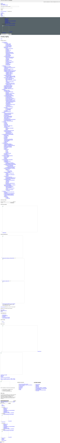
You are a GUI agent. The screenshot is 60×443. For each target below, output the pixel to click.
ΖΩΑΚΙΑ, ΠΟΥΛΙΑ (9, 60)
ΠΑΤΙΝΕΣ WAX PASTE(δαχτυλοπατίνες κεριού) (10, 104)
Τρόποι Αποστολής (21, 385)
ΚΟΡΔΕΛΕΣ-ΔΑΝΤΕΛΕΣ (8, 146)
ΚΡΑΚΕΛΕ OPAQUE (9, 108)
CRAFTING (4, 121)
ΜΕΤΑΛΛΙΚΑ (6, 135)
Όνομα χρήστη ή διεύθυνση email (6, 6)
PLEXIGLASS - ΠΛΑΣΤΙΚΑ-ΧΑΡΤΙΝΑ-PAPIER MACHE (8, 139)
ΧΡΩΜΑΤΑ (6, 21)
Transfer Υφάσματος (9, 46)
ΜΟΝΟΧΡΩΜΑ (8, 54)
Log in (2, 9)
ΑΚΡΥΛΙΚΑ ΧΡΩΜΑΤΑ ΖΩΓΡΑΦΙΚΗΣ (10, 164)
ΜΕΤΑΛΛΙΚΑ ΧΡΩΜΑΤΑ (8, 77)
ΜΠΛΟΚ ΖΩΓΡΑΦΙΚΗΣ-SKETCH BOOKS (9, 187)
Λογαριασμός (21, 386)
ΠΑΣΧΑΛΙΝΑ (8, 51)
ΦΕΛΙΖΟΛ (5, 138)
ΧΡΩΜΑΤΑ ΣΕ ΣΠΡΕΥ (7, 66)
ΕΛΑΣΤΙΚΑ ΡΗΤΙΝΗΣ (7, 153)
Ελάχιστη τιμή (3, 201)
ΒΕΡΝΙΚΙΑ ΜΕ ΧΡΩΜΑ (9, 91)
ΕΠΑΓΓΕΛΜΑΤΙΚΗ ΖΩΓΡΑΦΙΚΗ (7, 159)
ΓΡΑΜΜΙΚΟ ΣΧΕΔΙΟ (7, 161)
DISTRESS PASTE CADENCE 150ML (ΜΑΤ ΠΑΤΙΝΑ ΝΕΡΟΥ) (10, 101)
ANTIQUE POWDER (9, 99)
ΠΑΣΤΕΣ (3, 112)
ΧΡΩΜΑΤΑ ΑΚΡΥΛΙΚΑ (9, 165)
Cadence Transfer (8, 43)
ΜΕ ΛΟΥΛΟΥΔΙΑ (8, 55)
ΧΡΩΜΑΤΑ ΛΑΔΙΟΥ (7, 172)
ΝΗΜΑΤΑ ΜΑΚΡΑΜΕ (7, 131)
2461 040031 (10, 0)
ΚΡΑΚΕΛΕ (6, 107)
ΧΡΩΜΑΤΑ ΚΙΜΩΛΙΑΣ (7, 75)
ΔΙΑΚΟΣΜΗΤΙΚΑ (7, 22)
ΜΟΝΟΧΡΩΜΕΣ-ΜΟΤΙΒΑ (10, 57)
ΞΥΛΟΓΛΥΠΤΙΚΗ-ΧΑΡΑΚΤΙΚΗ (9, 130)
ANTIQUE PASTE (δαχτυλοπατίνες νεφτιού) (9, 106)
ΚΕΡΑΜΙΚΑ (6, 137)
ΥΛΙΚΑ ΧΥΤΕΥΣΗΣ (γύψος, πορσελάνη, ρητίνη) (8, 126)
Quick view (2, 375)
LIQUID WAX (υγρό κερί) (10, 98)
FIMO (7, 129)
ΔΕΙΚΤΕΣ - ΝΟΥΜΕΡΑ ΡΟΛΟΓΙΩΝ (9, 145)
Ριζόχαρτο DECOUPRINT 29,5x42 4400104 (8, 303)
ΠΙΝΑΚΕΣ (5, 192)
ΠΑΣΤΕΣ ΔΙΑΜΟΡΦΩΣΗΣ (8, 116)
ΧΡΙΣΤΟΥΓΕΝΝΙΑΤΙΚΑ (9, 52)
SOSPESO (5, 122)
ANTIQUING (8, 105)
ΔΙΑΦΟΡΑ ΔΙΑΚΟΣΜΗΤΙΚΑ (8, 144)
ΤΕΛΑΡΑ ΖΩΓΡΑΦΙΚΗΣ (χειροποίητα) (9, 190)
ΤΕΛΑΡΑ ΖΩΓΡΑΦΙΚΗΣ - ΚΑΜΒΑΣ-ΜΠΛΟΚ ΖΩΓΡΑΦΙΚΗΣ (9, 185)
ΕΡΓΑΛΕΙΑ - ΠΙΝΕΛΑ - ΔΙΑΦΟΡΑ (7, 155)
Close (1, 38)
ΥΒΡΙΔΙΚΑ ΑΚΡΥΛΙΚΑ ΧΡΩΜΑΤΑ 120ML (9, 72)
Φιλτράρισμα (12, 202)
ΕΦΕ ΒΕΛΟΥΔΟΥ (7, 90)
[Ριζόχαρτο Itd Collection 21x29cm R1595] (12, 257)
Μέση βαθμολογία (5, 315)
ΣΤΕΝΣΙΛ (5, 123)
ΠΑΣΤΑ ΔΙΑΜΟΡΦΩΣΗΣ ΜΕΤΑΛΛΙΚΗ (8, 117)
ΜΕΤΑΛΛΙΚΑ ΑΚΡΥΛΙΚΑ (10, 78)
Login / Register (4, 440)
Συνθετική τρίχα (10, 171)
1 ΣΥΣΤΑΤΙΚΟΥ (8, 109)
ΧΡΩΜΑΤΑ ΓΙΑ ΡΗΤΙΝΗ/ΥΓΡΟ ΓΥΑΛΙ (10, 70)
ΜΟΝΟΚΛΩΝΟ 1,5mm (9, 133)
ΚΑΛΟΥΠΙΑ (6, 124)
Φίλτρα (2, 311)
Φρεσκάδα (3, 316)
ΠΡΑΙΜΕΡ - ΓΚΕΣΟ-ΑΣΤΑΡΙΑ (8, 88)
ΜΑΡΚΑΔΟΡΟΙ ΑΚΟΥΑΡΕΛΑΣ (10, 177)
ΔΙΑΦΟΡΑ (7, 50)
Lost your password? (3, 11)
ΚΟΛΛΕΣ (7, 92)
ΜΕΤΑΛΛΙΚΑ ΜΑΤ (9, 79)
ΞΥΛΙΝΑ (5, 142)
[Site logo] (2, 3)
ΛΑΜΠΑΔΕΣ (6, 141)
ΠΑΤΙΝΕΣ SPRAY (8, 96)
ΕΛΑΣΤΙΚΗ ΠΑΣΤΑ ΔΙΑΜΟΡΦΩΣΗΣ (10, 119)
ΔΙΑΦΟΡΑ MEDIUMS (7, 111)
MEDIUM (6, 19)
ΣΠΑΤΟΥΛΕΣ (6, 157)
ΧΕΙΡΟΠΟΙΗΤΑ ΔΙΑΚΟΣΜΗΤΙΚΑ (9, 193)
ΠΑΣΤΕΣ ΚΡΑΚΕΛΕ (7, 118)
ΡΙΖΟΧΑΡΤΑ (6, 47)
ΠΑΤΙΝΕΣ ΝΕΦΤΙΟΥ (9, 97)
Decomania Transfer (9, 45)
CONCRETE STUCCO (7, 114)
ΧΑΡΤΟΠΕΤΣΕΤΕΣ (7, 56)
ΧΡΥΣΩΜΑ (6, 110)
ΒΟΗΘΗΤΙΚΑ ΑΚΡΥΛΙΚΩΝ (10, 167)
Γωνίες (7, 150)
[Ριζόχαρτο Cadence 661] (13, 280)
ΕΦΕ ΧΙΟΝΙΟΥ (6, 115)
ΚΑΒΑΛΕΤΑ (6, 160)
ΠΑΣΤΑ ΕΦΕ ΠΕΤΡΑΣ (7, 120)
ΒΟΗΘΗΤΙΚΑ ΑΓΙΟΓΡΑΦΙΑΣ (10, 163)
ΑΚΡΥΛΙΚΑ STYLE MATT (8, 85)
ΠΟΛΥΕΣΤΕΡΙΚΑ (7, 140)
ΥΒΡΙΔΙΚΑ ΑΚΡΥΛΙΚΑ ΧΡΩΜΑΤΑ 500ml (9, 74)
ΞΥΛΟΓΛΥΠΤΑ (6, 149)
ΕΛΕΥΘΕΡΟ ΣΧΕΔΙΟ (7, 179)
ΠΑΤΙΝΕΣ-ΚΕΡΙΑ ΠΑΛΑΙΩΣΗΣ (9, 95)
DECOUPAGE (7, 18)
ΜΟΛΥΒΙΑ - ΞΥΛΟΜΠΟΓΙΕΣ (10, 183)
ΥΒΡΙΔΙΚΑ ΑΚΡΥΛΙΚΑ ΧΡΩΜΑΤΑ (9, 71)
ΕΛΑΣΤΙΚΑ (6, 147)
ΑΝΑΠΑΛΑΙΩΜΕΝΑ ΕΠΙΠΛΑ (9, 194)
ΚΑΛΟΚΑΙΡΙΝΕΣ (8, 62)
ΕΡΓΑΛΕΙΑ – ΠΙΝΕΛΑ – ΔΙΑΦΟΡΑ (10, 23)
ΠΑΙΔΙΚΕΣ (7, 59)
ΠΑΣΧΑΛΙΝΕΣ (8, 64)
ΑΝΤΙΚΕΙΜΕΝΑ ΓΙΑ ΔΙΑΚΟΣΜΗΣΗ (7, 134)
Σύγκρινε (3, 439)
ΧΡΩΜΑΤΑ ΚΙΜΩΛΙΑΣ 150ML (10, 76)
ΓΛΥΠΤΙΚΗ (6, 127)
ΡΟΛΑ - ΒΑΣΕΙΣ (6, 156)
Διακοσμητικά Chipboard (7, 143)
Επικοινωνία (21, 387)
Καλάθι (20, 389)
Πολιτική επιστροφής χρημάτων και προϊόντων (25, 384)
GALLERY (4, 191)
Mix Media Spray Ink (7, 69)
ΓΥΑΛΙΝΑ (5, 136)
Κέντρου (7, 151)
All (2, 321)
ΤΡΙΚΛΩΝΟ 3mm (8, 132)
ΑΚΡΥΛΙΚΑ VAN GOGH (11, 166)
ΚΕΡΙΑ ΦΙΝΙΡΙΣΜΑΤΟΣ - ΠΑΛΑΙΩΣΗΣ (9, 102)
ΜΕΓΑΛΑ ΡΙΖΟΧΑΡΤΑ (9, 48)
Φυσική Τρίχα (10, 170)
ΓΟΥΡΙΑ (7, 197)
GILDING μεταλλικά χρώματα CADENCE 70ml (10, 84)
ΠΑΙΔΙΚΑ (7, 49)
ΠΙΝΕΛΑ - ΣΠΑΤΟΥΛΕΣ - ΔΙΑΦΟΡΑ (9, 168)
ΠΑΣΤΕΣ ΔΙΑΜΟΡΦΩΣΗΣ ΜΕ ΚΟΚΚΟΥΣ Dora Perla (8, 113)
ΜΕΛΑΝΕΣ (7, 181)
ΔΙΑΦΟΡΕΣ (7, 63)
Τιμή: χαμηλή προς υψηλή (6, 317)
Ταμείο (20, 388)
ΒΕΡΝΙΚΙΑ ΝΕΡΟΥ (9, 94)
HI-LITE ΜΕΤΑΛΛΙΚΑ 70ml (10, 83)
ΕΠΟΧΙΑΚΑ (6, 196)
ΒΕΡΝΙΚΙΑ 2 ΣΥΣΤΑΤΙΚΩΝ (10, 93)
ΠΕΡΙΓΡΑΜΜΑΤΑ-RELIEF (8, 86)
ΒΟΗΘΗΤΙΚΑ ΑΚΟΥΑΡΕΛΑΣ (10, 178)
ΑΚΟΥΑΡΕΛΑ (6, 176)
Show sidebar (2, 309)
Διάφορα (7, 152)
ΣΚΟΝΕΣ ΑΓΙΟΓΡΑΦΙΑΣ (9, 162)
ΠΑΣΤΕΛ (7, 182)
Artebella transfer (8, 44)
